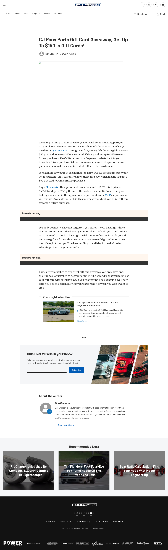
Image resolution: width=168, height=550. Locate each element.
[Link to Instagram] (148, 4)
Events (47, 13)
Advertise (118, 521)
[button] (84, 100)
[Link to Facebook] (155, 4)
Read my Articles (66, 425)
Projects (36, 13)
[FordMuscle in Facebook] (84, 513)
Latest (8, 13)
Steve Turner (82, 321)
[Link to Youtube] (162, 4)
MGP (107, 195)
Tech (26, 13)
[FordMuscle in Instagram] (77, 513)
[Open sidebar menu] (4, 4)
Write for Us (102, 521)
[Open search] (142, 4)
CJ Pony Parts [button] (59, 150)
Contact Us (65, 521)
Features (58, 13)
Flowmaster (53, 187)
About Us (50, 521)
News (17, 13)
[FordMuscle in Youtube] (90, 513)
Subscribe (76, 370)
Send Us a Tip (83, 521)
